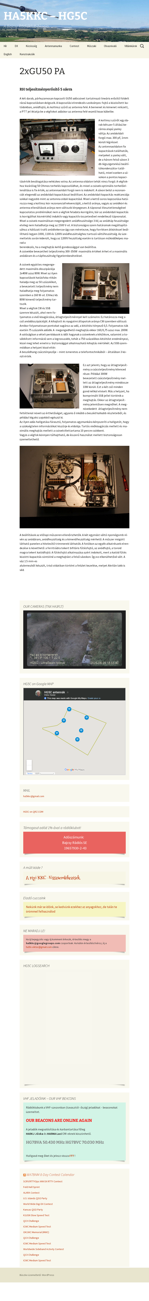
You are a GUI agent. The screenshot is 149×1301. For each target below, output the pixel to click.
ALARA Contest (31, 1192)
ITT (71, 1155)
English (8, 54)
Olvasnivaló (110, 46)
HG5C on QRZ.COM (33, 811)
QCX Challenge (31, 1221)
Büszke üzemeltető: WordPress (37, 1275)
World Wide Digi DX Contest (38, 1204)
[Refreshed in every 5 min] (74, 640)
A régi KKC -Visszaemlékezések (53, 877)
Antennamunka (53, 46)
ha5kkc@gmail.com (33, 796)
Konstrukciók (27, 54)
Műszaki (91, 46)
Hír (5, 46)
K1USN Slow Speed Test (36, 1215)
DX (16, 46)
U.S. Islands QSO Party (35, 1198)
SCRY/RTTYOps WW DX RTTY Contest (42, 1181)
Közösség (31, 46)
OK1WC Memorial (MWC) (36, 1232)
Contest (74, 46)
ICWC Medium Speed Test (37, 1226)
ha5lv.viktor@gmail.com (39, 947)
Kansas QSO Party (33, 1209)
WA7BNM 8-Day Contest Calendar (50, 1174)
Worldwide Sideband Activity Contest (43, 1249)
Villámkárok (130, 46)
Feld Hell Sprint (31, 1187)
